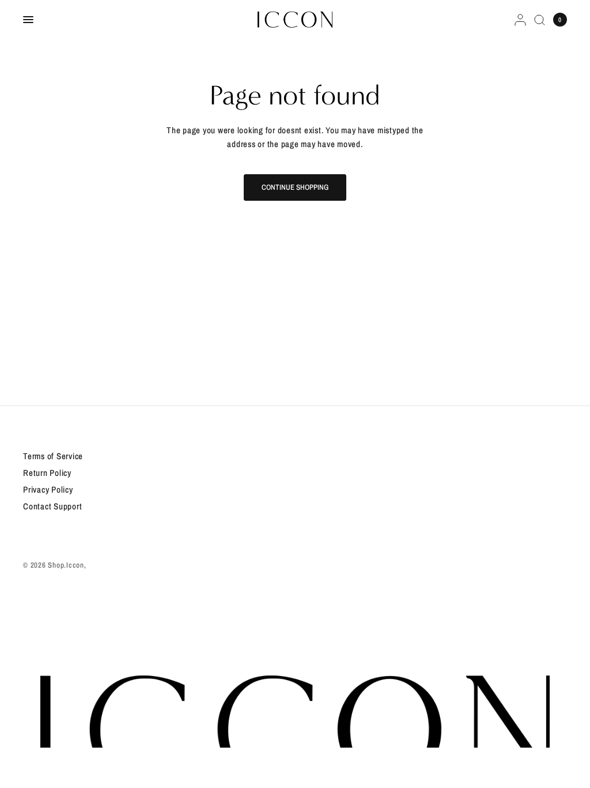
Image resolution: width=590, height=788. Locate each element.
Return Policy (47, 473)
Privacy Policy (48, 489)
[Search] (539, 19)
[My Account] (520, 19)
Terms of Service (53, 456)
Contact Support (52, 506)
